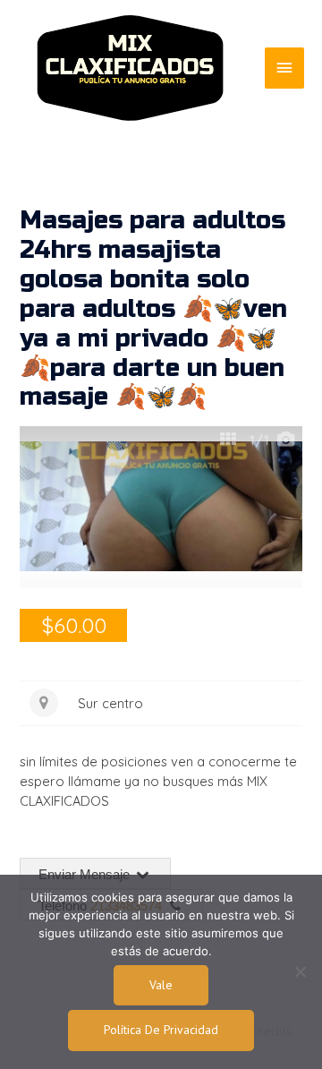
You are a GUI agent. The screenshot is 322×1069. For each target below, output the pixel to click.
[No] (300, 971)
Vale (161, 985)
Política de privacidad (161, 1030)
